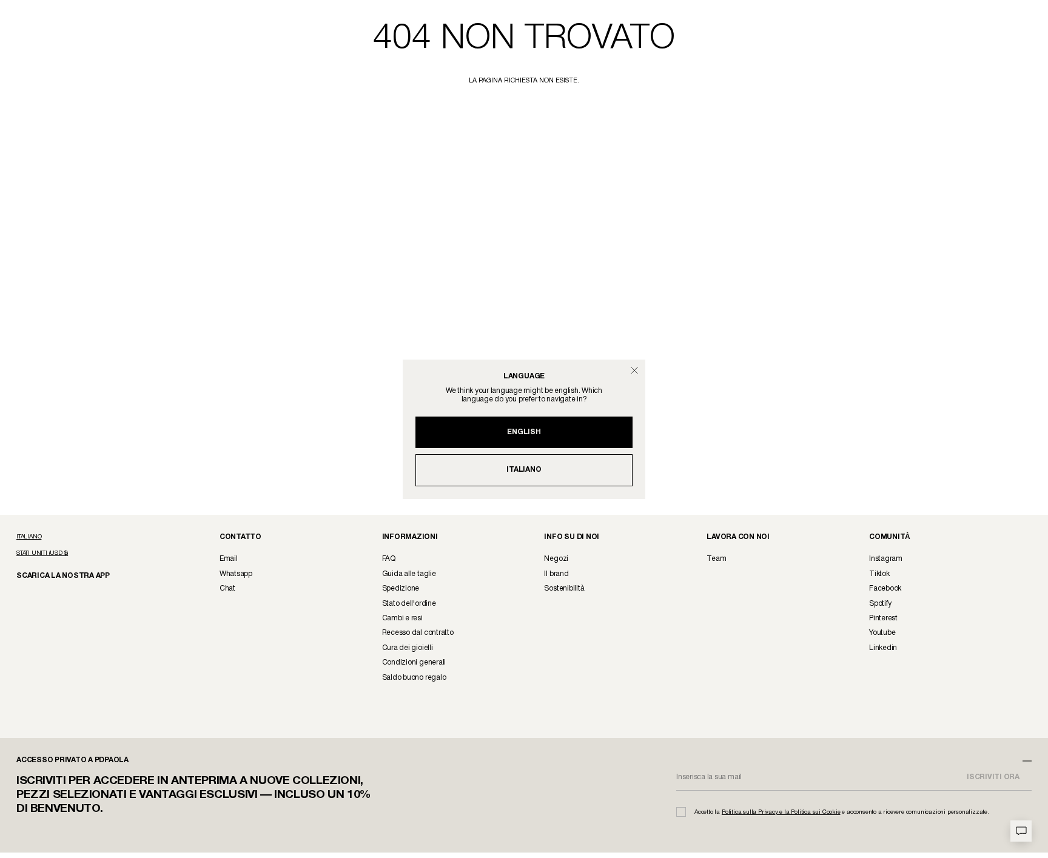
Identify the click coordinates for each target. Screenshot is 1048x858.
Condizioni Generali (414, 662)
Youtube (882, 632)
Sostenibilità (564, 588)
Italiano (523, 469)
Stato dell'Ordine (409, 603)
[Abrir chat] (1021, 831)
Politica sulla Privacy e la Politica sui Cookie (781, 812)
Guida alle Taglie (409, 574)
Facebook (885, 588)
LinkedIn (883, 648)
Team (716, 558)
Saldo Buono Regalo (414, 677)
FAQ (388, 558)
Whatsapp (236, 574)
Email (229, 558)
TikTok (879, 574)
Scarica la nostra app (57, 575)
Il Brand (556, 574)
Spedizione (401, 588)
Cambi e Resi (402, 618)
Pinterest (883, 618)
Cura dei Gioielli (407, 648)
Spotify (880, 603)
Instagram (885, 558)
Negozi (556, 558)
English (523, 432)
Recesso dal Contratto (418, 632)
